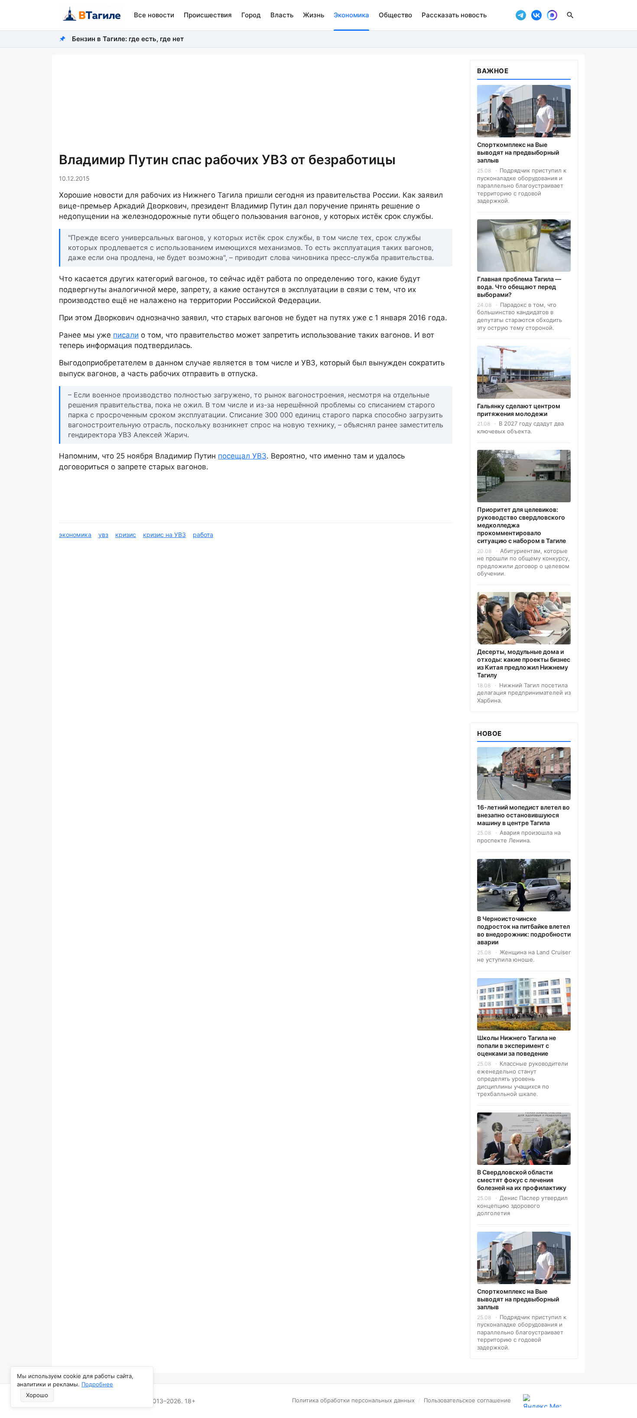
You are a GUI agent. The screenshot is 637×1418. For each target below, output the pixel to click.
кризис (125, 534)
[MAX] (552, 15)
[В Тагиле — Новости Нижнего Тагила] (91, 15)
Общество (395, 15)
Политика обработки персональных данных (353, 1400)
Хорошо (37, 1395)
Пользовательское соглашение (467, 1400)
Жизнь (313, 15)
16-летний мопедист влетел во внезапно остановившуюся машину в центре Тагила (523, 814)
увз (103, 534)
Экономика (351, 15)
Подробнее (97, 1384)
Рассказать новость (454, 15)
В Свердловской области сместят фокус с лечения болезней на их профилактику (521, 1179)
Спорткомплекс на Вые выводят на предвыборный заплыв (518, 152)
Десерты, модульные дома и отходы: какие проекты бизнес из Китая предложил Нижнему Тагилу (523, 663)
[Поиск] (570, 15)
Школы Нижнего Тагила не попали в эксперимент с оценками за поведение (516, 1045)
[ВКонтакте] (536, 15)
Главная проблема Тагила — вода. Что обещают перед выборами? (519, 286)
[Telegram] (521, 15)
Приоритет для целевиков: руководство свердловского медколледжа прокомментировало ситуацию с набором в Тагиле (521, 525)
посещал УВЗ (242, 456)
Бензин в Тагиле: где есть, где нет (128, 39)
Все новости (154, 15)
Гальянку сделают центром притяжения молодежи (518, 409)
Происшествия (208, 15)
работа (203, 534)
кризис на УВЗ (164, 534)
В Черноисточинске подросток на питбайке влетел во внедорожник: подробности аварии (524, 930)
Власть (281, 15)
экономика (75, 534)
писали (126, 335)
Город (251, 15)
